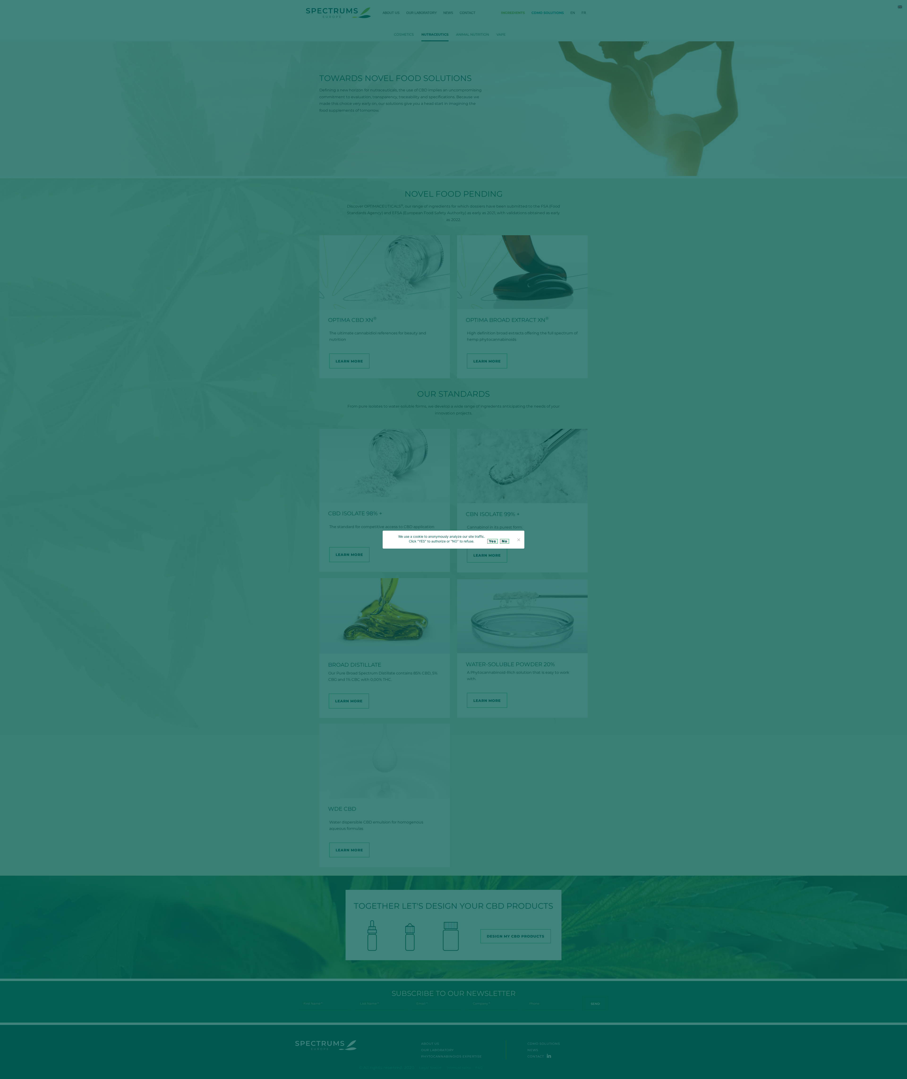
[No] (518, 539)
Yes (492, 541)
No (504, 541)
